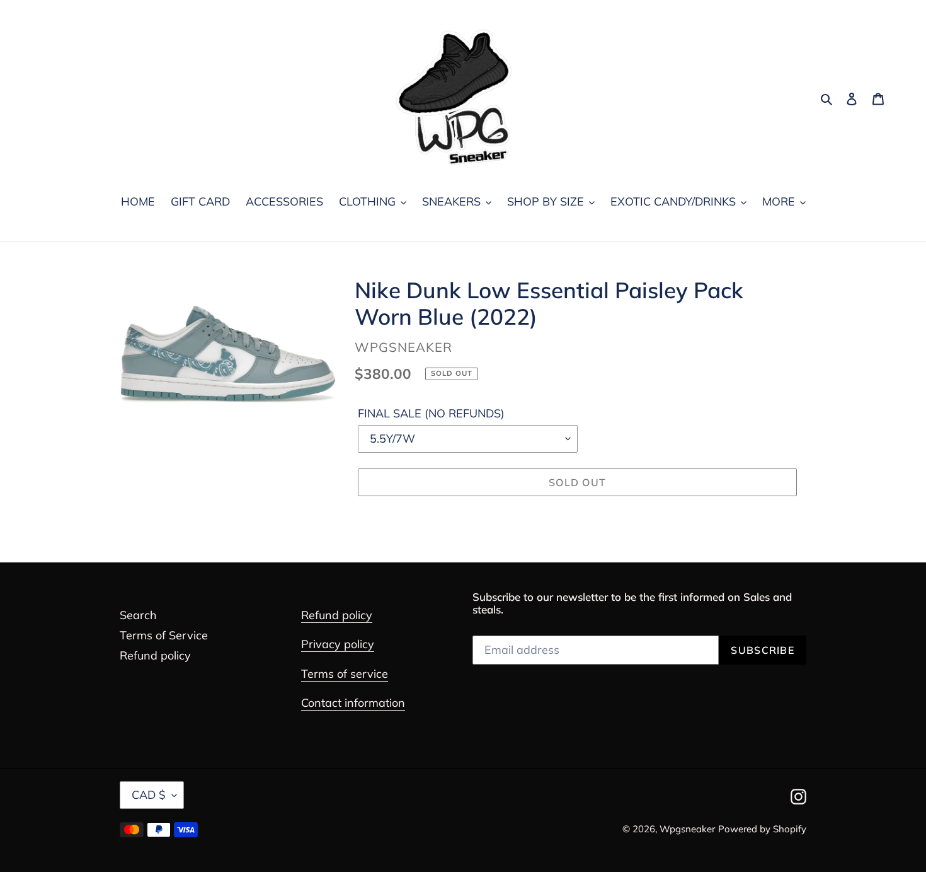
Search (138, 615)
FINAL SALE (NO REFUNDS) (431, 413)
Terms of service (344, 673)
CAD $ (149, 795)
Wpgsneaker (687, 829)
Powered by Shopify (762, 829)
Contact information (353, 702)
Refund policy (155, 655)
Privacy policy (337, 644)
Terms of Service (164, 635)
